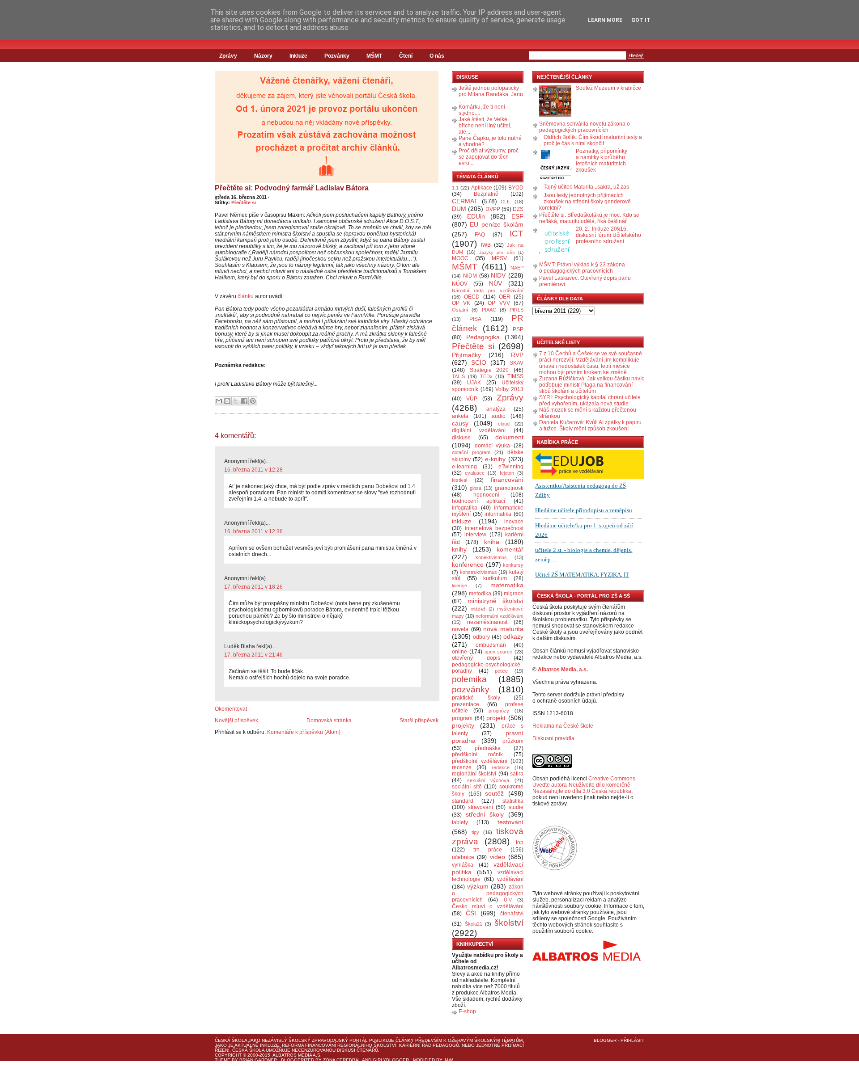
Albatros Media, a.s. (563, 669)
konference (468, 564)
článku (246, 296)
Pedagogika (483, 337)
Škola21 (473, 924)
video (497, 856)
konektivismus (491, 557)
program (462, 718)
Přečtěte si (243, 202)
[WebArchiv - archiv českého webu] (554, 868)
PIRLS (516, 309)
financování (507, 479)
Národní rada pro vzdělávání (487, 290)
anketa (460, 416)
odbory (481, 637)
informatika (498, 514)
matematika (506, 585)
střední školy (485, 814)
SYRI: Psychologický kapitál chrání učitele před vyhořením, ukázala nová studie (590, 400)
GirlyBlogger (391, 1060)
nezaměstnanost (487, 622)
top (519, 842)
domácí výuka (492, 445)
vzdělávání (510, 879)
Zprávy (228, 56)
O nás (437, 56)
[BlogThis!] (227, 400)
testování (510, 822)
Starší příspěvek (419, 720)
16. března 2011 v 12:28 (253, 470)
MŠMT (374, 56)
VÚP (471, 399)
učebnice (463, 857)
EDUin (476, 216)
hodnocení (486, 495)
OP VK (461, 303)
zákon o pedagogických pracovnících (487, 893)
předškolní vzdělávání (479, 761)
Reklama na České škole (562, 726)
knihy (459, 549)
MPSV (499, 258)
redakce (501, 767)
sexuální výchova (488, 780)
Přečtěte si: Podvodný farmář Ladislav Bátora (292, 188)
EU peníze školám (496, 224)
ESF (517, 216)
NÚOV (460, 284)
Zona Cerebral (342, 1060)
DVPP (492, 209)
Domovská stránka (329, 720)
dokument (509, 437)
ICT (516, 233)
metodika (480, 593)
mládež (478, 609)
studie (516, 807)
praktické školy (476, 698)
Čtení (405, 56)
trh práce (487, 850)
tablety (460, 822)
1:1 (455, 187)
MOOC (460, 258)
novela (460, 629)
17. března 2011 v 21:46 (253, 655)
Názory (263, 56)
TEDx (486, 376)
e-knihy (495, 459)
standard (462, 801)
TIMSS (515, 376)
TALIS (458, 376)
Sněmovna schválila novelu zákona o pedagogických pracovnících (584, 127)
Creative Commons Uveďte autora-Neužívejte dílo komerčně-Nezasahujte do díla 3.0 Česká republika (583, 784)
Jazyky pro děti (497, 252)
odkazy (513, 636)
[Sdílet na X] (235, 400)
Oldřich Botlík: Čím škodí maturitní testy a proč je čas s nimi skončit (593, 140)
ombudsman (491, 645)
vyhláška (462, 865)
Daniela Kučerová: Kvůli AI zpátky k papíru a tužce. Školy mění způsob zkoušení (590, 425)
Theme (222, 1060)
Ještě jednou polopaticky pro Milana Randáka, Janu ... (491, 94)
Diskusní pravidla (553, 738)
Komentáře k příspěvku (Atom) (303, 732)
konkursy (513, 565)
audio (499, 416)
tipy (475, 832)
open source (499, 651)
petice (501, 671)
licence (459, 585)
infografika (464, 508)
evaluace (475, 473)
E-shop (467, 1011)
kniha (491, 541)
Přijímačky (466, 354)
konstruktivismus (478, 572)
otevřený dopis (476, 658)
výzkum (478, 886)
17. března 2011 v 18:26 (253, 587)
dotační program (471, 452)
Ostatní (460, 309)
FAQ (480, 235)
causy (460, 423)
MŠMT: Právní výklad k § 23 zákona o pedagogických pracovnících (582, 267)
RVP (517, 354)
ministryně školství (496, 600)
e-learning (464, 466)
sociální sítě (467, 787)
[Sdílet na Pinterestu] (252, 400)
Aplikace (481, 188)
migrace (513, 593)
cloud (504, 423)
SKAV (516, 363)
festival (459, 480)
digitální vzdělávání (479, 430)
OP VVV (499, 303)
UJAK (474, 382)
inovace (513, 521)
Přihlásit (632, 1040)
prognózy (499, 710)
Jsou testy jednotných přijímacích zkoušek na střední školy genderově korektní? (585, 201)
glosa (475, 488)
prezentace (465, 704)
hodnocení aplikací (478, 501)
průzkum (512, 741)
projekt (496, 717)
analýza (496, 409)
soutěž (494, 793)
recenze (462, 767)
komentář (510, 549)
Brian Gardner (258, 1060)
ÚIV (508, 899)
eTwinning (510, 466)
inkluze (462, 521)
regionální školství (474, 774)
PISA (475, 319)
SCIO (478, 362)
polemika (469, 679)
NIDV (498, 275)
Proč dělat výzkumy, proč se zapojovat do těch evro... (489, 156)
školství (508, 922)
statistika (512, 801)
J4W (448, 1060)
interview (475, 534)
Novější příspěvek (236, 720)
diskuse (461, 437)
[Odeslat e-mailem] (218, 400)
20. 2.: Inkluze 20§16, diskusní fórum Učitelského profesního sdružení (608, 235)
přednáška (488, 748)
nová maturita (503, 628)
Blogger (605, 1040)
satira (516, 774)
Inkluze (298, 56)
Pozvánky (336, 56)
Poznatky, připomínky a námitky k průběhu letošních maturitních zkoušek (601, 160)
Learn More (605, 20)
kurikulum (495, 578)
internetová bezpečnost (494, 528)
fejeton (507, 473)
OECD (472, 297)
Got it (641, 20)
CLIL (506, 201)
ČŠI (471, 913)
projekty (463, 725)
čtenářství (511, 913)
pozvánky (470, 689)
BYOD (515, 188)
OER (504, 297)
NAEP (516, 267)
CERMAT (465, 201)
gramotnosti (509, 488)
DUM (459, 208)
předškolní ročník (477, 754)
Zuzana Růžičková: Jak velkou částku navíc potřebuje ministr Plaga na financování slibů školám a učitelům (591, 384)
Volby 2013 (509, 389)
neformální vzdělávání (499, 616)
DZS (518, 209)
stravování (480, 807)
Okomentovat (231, 709)
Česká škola (231, 1040)
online (459, 652)
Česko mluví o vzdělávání (487, 906)
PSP (518, 329)
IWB (486, 245)
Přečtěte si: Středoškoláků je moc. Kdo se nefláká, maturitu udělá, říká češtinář (589, 218)
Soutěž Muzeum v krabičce (608, 88)
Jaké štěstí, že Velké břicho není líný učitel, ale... (485, 125)
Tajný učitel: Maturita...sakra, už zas (586, 187)
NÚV (495, 283)
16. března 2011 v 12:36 (253, 531)
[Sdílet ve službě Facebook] (244, 400)
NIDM (470, 276)
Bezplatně (486, 194)
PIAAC (489, 309)
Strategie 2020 (489, 370)
